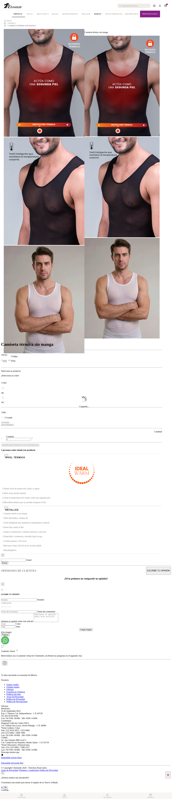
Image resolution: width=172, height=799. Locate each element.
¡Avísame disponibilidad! (7, 423)
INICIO (9, 21)
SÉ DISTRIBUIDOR (113, 14)
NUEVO (98, 14)
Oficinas (10, 689)
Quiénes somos (12, 687)
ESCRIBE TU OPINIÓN (158, 570)
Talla (18, 627)
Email (28, 560)
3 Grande (8, 417)
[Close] (2, 589)
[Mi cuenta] (160, 5)
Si (2, 787)
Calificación (6, 603)
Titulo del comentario (46, 611)
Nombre (40, 600)
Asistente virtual (8, 651)
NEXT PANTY (43, 14)
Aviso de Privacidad (15, 697)
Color (18, 624)
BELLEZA (87, 14)
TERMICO (12, 23)
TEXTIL (30, 14)
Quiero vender (12, 684)
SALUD (56, 14)
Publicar (5, 635)
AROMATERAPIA (70, 14)
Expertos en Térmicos (15, 692)
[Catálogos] (154, 5)
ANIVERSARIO (132, 14)
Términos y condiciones (29, 770)
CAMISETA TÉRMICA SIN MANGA (22, 26)
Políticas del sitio (13, 694)
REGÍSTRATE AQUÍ (150, 14)
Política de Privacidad (15, 699)
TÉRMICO (18, 14)
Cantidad (10, 436)
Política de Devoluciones (17, 701)
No (5, 787)
